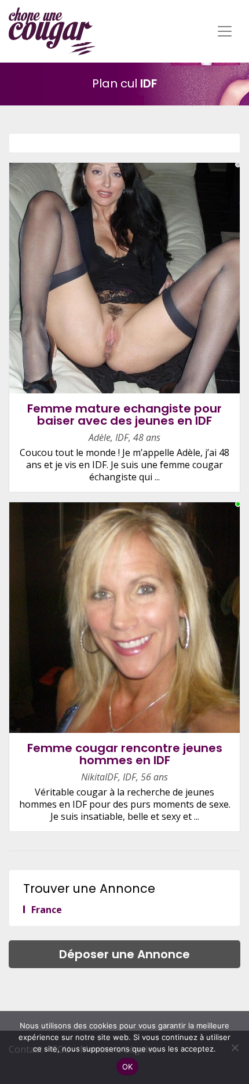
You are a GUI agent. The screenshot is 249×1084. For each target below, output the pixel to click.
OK (127, 1066)
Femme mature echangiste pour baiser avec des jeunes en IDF (124, 414)
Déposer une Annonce (124, 954)
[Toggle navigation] (224, 31)
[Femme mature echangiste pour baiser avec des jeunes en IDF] (124, 277)
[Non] (234, 1047)
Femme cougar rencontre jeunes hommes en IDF (124, 754)
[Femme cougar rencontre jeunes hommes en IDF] (124, 617)
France (46, 909)
